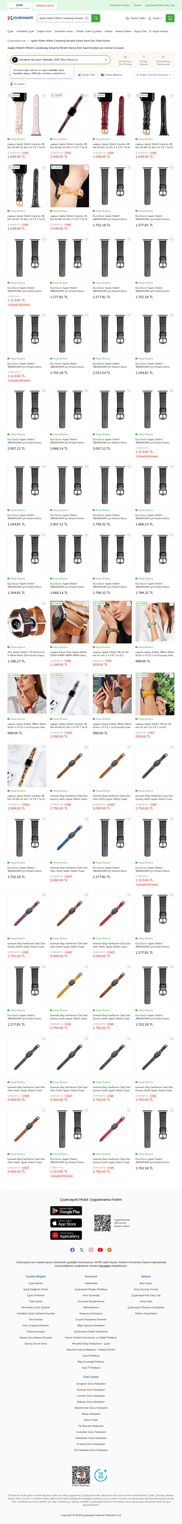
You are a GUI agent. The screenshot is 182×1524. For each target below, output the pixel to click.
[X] (82, 1250)
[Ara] (95, 18)
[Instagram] (91, 1250)
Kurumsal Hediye (119, 5)
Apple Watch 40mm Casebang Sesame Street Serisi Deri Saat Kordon (70, 40)
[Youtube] (100, 1250)
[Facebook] (72, 1250)
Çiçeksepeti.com (16, 40)
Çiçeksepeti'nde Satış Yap (160, 5)
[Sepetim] (170, 18)
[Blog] (109, 1250)
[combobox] (68, 18)
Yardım (137, 5)
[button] (60, 60)
